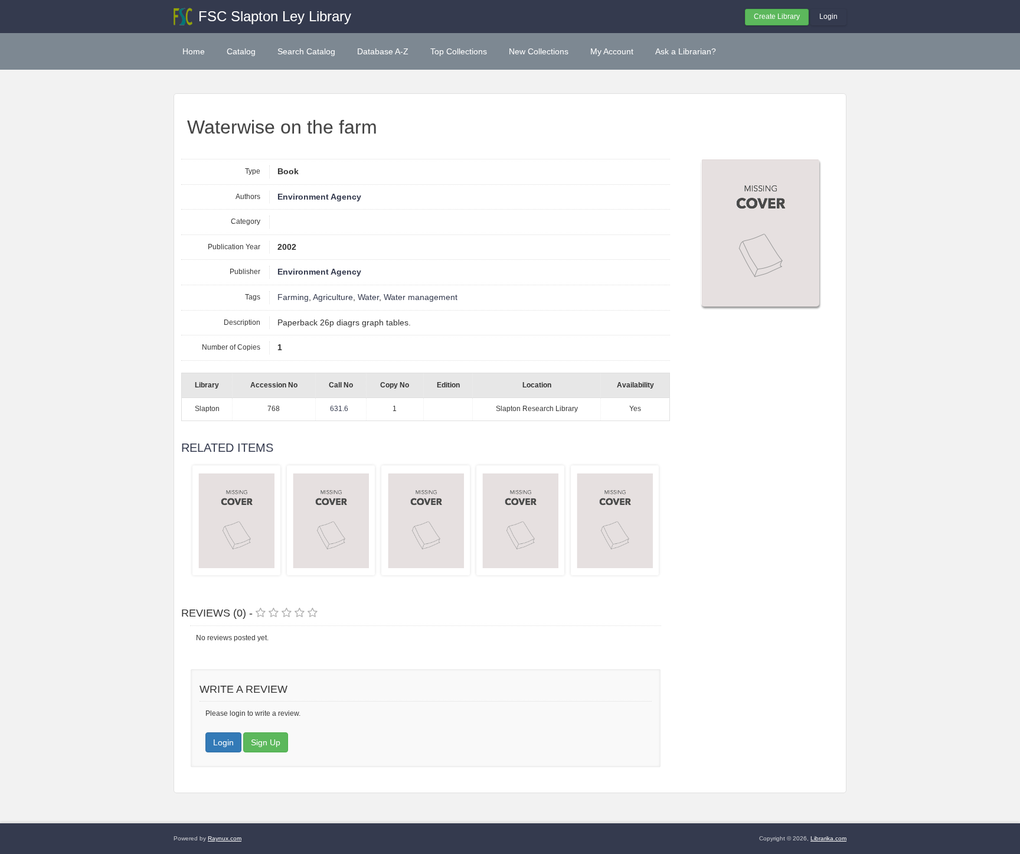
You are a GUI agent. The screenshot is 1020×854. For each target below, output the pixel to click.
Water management (420, 297)
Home (193, 51)
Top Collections (458, 51)
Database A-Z (382, 51)
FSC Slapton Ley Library (274, 16)
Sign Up (265, 742)
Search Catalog (306, 51)
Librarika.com (828, 838)
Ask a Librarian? (685, 51)
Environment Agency (319, 197)
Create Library (777, 16)
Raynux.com (224, 838)
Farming (293, 297)
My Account (611, 51)
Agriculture (333, 297)
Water (368, 297)
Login (828, 16)
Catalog (241, 51)
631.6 (339, 409)
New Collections (538, 51)
